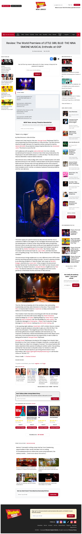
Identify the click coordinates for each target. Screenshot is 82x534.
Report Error (73, 527)
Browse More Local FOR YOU (48, 386)
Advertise (39, 525)
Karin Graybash (26, 319)
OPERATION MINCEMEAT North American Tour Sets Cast (6, 92)
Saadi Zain (38, 309)
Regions (69, 525)
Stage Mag (59, 34)
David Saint (36, 326)
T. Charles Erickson (30, 356)
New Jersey (18, 34)
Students (45, 34)
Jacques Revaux (40, 267)
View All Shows (71, 213)
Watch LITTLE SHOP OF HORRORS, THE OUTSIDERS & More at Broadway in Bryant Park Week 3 (71, 86)
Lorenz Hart (32, 263)
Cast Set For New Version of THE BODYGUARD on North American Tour (25, 111)
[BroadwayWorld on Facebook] (57, 522)
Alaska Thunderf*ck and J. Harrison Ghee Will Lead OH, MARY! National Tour (6, 66)
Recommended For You (68, 225)
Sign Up (37, 74)
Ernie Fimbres (27, 323)
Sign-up (70, 4)
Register (67, 34)
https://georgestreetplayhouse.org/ (37, 351)
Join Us (55, 525)
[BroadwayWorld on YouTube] (75, 522)
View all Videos (66, 103)
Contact (50, 525)
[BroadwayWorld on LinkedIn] (64, 522)
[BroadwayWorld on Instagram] (61, 522)
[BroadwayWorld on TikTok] (68, 522)
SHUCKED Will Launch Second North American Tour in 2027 (7, 105)
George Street (42, 140)
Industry (32, 34)
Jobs (40, 34)
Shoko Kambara (49, 316)
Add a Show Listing (16, 6)
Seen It (20, 424)
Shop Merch (7, 6)
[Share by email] (58, 58)
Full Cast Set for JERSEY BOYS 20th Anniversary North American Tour (24, 105)
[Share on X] (54, 58)
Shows (27, 34)
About (45, 525)
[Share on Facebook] (51, 58)
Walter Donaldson (29, 249)
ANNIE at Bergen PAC (67, 64)
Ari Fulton (31, 317)
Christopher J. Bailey (36, 321)
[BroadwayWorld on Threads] (71, 522)
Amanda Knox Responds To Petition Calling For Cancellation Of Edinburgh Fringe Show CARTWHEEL (71, 98)
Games (54, 34)
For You (22, 366)
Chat (36, 34)
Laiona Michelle (20, 146)
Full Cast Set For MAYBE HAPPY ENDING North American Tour (7, 80)
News (22, 34)
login (44, 363)
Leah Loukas (50, 319)
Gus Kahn (40, 249)
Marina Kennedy (31, 443)
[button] (78, 34)
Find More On (36, 434)
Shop (50, 34)
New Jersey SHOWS (67, 108)
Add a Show (71, 216)
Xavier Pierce (49, 317)
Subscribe (53, 494)
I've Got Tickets (20, 427)
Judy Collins (41, 251)
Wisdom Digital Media (51, 530)
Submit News (62, 525)
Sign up (75, 285)
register (37, 363)
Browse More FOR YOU (71, 267)
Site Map (74, 525)
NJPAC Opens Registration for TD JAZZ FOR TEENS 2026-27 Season (24, 98)
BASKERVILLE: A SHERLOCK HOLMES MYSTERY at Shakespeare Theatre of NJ (71, 74)
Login (73, 34)
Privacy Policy (73, 530)
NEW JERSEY (41, 9)
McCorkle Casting (45, 323)
